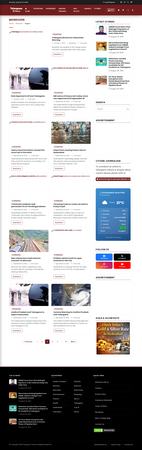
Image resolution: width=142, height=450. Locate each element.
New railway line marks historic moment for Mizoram (26, 259)
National (77, 386)
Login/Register (110, 2)
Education (57, 390)
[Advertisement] (113, 138)
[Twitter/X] (128, 2)
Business (56, 386)
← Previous (28, 342)
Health (55, 403)
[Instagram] (124, 2)
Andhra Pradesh (62, 9)
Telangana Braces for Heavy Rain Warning (68, 38)
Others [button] (97, 8)
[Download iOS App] (119, 10)
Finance (87, 8)
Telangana (38, 8)
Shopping (78, 394)
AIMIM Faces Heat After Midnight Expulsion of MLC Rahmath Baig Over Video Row (119, 30)
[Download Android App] (123, 10)
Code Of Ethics (101, 406)
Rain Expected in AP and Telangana (28, 96)
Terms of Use (115, 445)
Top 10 (76, 407)
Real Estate (76, 9)
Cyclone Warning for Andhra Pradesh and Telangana (71, 313)
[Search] (128, 10)
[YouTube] (131, 2)
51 (66, 342)
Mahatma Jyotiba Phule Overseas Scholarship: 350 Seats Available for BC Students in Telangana (119, 63)
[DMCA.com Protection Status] (113, 430)
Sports (76, 399)
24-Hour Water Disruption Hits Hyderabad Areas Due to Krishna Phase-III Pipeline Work (119, 81)
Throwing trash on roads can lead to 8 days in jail (70, 205)
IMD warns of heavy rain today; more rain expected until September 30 (70, 97)
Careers (98, 388)
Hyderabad (51, 8)
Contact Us (99, 424)
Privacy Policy (100, 394)
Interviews (57, 412)
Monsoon (19, 23)
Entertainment (58, 394)
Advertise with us (102, 382)
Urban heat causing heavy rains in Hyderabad (69, 151)
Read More (58, 54)
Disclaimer (99, 412)
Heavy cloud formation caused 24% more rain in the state (28, 151)
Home (27, 11)
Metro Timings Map (102, 418)
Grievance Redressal (103, 400)
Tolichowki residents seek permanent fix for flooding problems (28, 205)
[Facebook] (121, 2)
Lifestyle (77, 381)
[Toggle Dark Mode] (133, 10)
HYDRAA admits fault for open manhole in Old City (67, 259)
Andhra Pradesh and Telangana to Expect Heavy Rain (27, 313)
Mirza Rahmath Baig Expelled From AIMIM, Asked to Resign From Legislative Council (119, 45)
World (76, 412)
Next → (73, 342)
